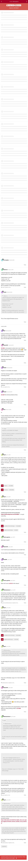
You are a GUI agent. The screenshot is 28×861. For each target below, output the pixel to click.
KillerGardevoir (7, 650)
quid (5, 720)
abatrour (6, 296)
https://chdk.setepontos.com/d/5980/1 (10, 514)
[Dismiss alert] (16, 858)
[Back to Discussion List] (1, 1)
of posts (13, 1)
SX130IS (3, 348)
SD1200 (2, 394)
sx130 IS (11, 583)
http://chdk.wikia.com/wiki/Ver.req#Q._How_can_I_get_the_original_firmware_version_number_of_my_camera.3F (14, 821)
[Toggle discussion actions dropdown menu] (26, 1)
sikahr (5, 428)
